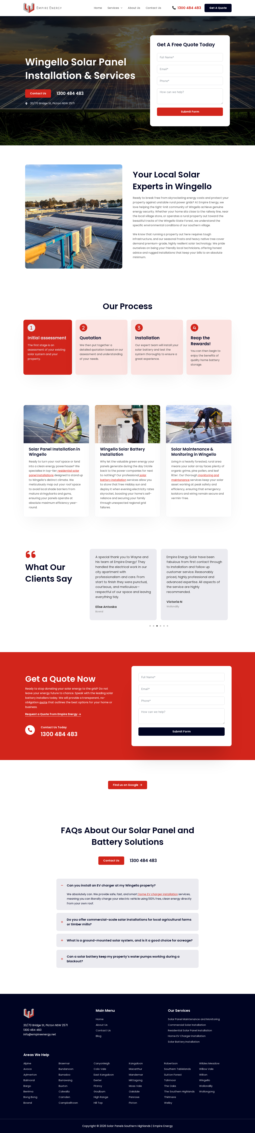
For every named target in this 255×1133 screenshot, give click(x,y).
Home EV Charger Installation (187, 1036)
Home (98, 8)
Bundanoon (66, 1069)
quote (43, 702)
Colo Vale (100, 1069)
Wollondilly (205, 1086)
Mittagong (135, 1080)
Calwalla (64, 1091)
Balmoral (29, 1080)
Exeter (98, 1080)
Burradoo (64, 1074)
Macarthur (135, 1069)
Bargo (27, 1086)
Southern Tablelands (177, 1069)
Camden (64, 1097)
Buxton (63, 1086)
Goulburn (99, 1091)
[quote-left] (30, 554)
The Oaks (170, 1086)
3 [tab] (157, 626)
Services (113, 8)
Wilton (203, 1074)
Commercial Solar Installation (187, 1025)
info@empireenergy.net (39, 1034)
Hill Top (98, 1103)
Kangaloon (136, 1063)
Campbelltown (68, 1103)
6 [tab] (167, 626)
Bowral (27, 1103)
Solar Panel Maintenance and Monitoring (194, 1019)
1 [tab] (150, 626)
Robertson (171, 1063)
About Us (134, 8)
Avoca (27, 1069)
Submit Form (190, 112)
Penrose (134, 1097)
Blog (98, 1036)
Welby (168, 1103)
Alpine (27, 1063)
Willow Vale (206, 1069)
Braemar (64, 1063)
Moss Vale (135, 1086)
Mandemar (136, 1074)
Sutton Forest (173, 1074)
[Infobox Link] (186, 8)
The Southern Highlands (179, 1091)
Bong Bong (30, 1097)
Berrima (28, 1091)
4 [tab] (160, 626)
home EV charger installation (158, 894)
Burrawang (65, 1080)
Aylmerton (30, 1074)
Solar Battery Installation (184, 1041)
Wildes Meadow (209, 1063)
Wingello (204, 1080)
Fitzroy (98, 1086)
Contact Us (153, 8)
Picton (133, 1103)
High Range (101, 1097)
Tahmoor (170, 1080)
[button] (120, 8)
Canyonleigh (102, 1063)
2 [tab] (153, 626)
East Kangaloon (104, 1074)
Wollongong (207, 1091)
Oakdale (134, 1091)
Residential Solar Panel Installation (190, 1030)
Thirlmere (170, 1097)
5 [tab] (164, 626)
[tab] (127, 894)
